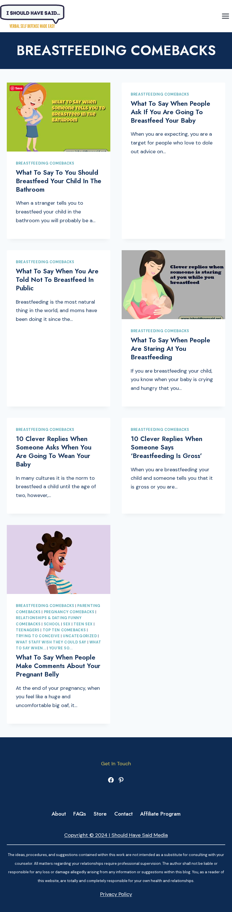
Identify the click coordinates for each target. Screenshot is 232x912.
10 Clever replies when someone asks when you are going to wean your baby (53, 451)
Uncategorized (80, 636)
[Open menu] (225, 16)
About (58, 814)
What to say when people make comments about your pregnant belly (58, 665)
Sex (66, 624)
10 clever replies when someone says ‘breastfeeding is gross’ (166, 447)
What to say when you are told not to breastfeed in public (57, 279)
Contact (123, 814)
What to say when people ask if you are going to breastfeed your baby (170, 112)
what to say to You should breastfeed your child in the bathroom (58, 181)
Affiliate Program (160, 814)
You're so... (61, 648)
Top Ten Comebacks (64, 630)
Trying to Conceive (38, 636)
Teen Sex (83, 624)
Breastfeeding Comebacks (45, 163)
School (52, 624)
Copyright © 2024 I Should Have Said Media (116, 835)
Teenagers (28, 630)
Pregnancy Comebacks (69, 612)
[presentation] (58, 117)
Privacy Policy (116, 894)
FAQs (79, 814)
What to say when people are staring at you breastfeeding (170, 348)
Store (100, 814)
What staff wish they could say (51, 642)
